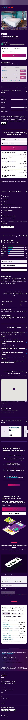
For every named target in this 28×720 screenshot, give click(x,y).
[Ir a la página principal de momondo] (8, 7)
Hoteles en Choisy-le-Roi (7, 639)
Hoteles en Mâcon (13, 668)
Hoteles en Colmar (6, 633)
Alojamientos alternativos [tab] (17, 613)
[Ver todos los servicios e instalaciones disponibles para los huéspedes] (26, 192)
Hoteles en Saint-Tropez (7, 641)
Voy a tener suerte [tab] (7, 616)
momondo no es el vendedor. (9, 657)
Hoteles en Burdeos (6, 637)
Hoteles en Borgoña (5, 668)
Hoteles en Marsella (6, 631)
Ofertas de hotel (5, 667)
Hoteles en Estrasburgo (7, 630)
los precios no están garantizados (8, 653)
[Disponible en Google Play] (4, 710)
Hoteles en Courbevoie (7, 626)
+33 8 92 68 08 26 (5, 42)
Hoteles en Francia (21, 667)
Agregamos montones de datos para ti (11, 659)
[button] (2, 7)
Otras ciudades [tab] (6, 613)
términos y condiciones (22, 594)
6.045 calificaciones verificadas (17, 44)
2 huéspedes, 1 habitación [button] (9, 51)
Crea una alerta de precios (12, 477)
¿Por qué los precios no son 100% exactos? (12, 662)
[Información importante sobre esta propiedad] (26, 294)
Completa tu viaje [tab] (17, 616)
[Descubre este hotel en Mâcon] (26, 92)
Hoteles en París (5, 622)
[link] (14, 485)
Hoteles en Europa (13, 667)
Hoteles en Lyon (5, 628)
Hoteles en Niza (5, 624)
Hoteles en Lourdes (6, 635)
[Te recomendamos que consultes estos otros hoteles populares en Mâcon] (26, 422)
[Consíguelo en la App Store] (11, 710)
